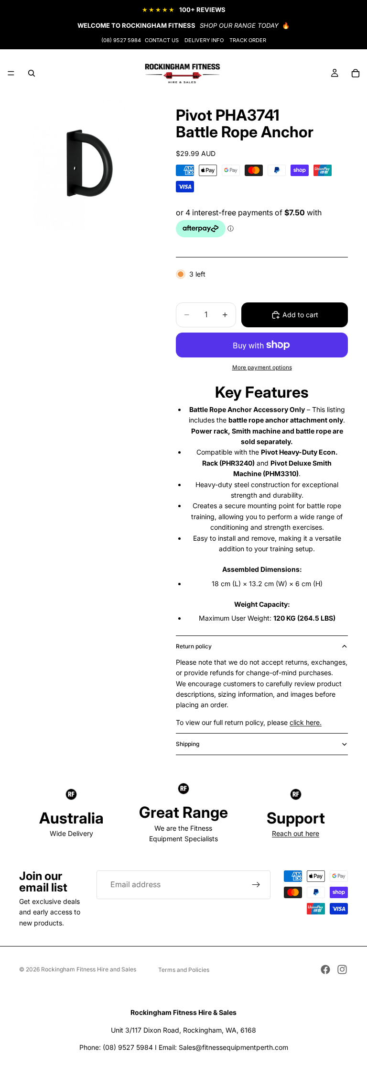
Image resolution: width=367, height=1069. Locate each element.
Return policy (194, 646)
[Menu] (11, 73)
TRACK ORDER (247, 40)
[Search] (31, 73)
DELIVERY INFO (204, 40)
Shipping (187, 743)
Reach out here (295, 833)
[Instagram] (342, 969)
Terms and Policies (183, 969)
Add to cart (300, 315)
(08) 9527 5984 (121, 40)
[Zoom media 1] (86, 164)
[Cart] (355, 73)
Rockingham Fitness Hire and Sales (88, 969)
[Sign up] (256, 885)
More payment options (262, 367)
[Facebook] (325, 969)
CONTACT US (162, 40)
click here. (306, 722)
